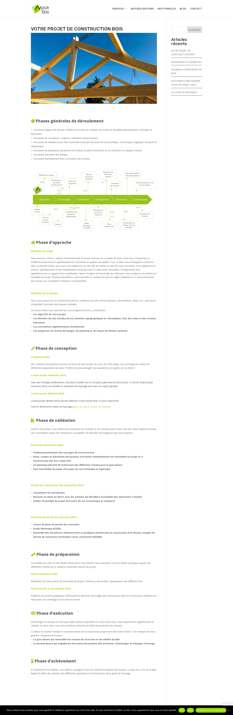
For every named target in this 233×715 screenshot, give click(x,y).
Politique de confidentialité (211, 710)
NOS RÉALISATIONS (142, 9)
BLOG (183, 9)
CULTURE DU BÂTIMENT (184, 92)
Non (190, 710)
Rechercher (194, 29)
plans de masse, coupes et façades (91, 406)
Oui (182, 710)
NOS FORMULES (167, 9)
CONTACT (196, 9)
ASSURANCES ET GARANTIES (186, 61)
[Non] (229, 710)
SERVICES (118, 9)
